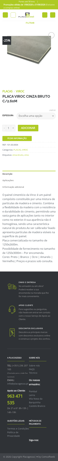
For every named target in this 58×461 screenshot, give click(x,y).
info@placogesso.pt (17, 383)
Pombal (33, 391)
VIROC (20, 91)
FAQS (32, 369)
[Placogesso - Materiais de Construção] (26, 15)
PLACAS (7, 91)
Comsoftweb (48, 456)
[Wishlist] (44, 15)
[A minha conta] (38, 15)
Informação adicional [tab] (13, 187)
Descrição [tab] (7, 174)
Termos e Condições (18, 428)
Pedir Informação (17, 138)
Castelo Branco (37, 405)
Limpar (52, 110)
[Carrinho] (52, 15)
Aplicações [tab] (8, 180)
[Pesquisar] (13, 15)
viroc (26, 154)
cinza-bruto (17, 154)
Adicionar (28, 128)
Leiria (32, 395)
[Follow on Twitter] (35, 447)
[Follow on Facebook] (31, 447)
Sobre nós (34, 365)
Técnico (33, 372)
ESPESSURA (7, 115)
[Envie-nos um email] (39, 447)
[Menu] (5, 15)
